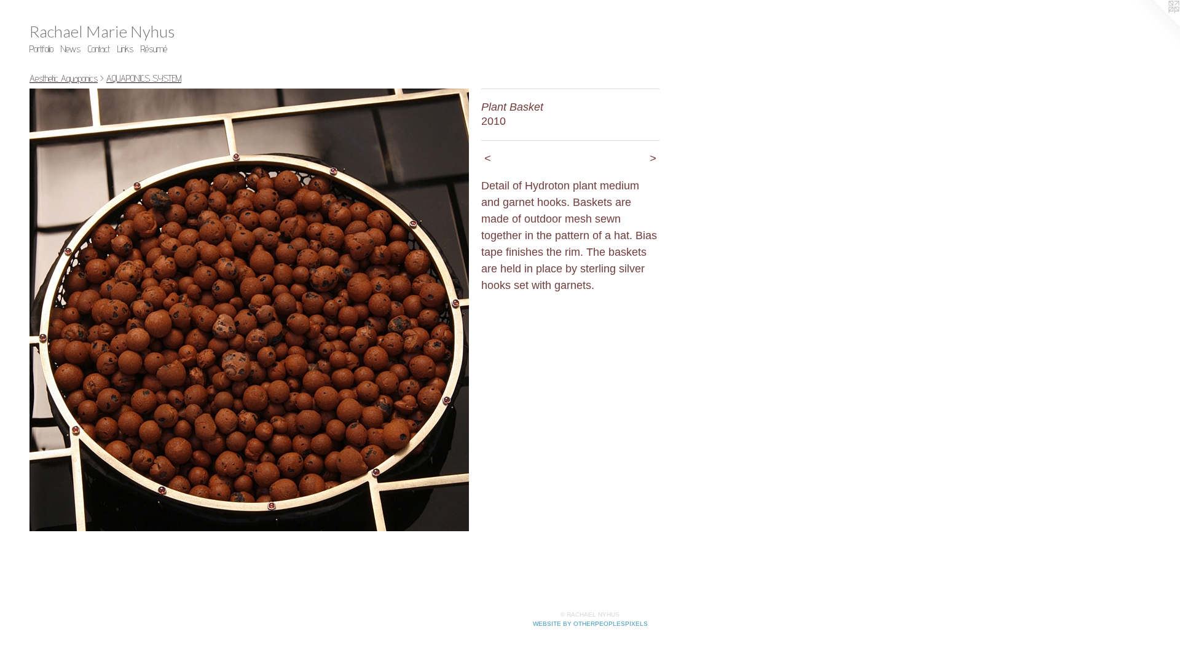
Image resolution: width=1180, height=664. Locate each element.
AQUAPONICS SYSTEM (143, 78)
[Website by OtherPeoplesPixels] (1155, 24)
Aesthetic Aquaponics (64, 78)
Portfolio (41, 49)
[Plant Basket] (249, 310)
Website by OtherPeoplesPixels (590, 623)
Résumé (154, 49)
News (71, 49)
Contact (99, 49)
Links (125, 49)
